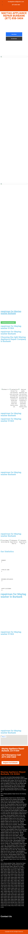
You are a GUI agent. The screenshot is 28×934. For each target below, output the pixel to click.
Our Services (14, 38)
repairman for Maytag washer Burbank (11, 312)
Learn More (14, 34)
